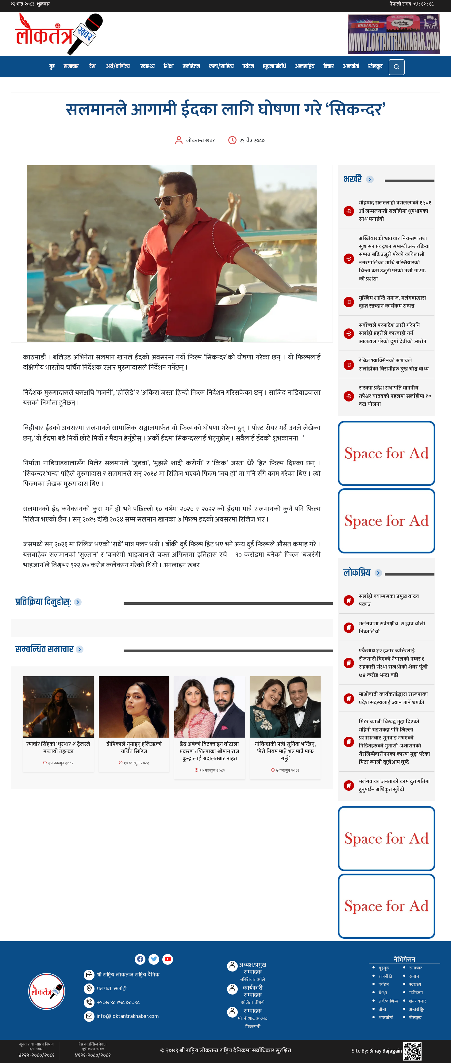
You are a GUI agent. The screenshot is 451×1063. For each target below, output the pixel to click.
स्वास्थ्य (148, 66)
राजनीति (385, 976)
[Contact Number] (89, 1002)
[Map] (89, 988)
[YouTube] (167, 959)
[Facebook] (140, 959)
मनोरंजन (191, 66)
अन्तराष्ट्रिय (304, 66)
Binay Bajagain (385, 1051)
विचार (329, 66)
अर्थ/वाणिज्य (118, 66)
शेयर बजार (417, 1001)
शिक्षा (169, 66)
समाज (414, 976)
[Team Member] (232, 966)
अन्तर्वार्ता (351, 66)
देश (92, 66)
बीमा (382, 1009)
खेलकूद (375, 66)
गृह (52, 66)
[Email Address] (89, 1016)
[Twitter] (153, 959)
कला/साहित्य (221, 66)
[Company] (89, 975)
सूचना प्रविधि (274, 66)
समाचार (71, 66)
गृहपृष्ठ (384, 968)
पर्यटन (248, 66)
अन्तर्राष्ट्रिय (417, 1009)
